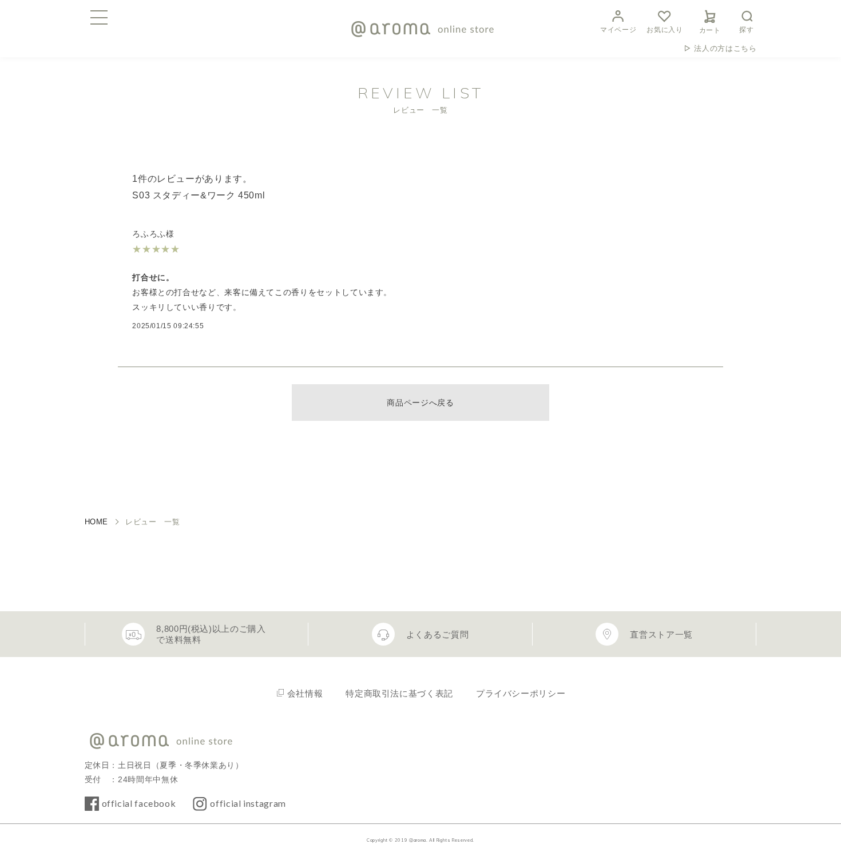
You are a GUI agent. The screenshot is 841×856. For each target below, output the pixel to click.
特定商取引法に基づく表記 (399, 693)
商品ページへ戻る (420, 402)
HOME (97, 521)
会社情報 (305, 693)
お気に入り (664, 30)
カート (710, 30)
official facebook (139, 803)
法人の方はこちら (725, 48)
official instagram (248, 803)
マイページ (618, 30)
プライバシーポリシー (520, 693)
